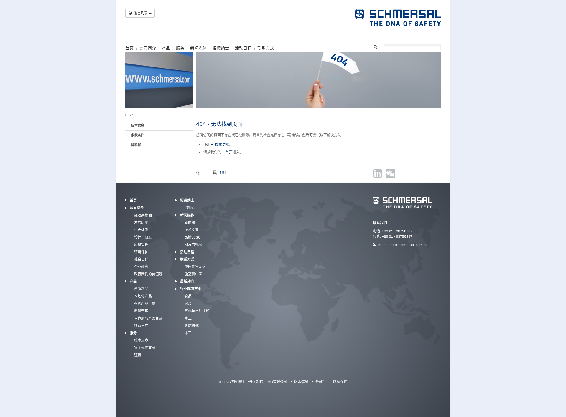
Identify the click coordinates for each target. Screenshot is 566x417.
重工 (188, 318)
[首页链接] (398, 17)
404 (130, 115)
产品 (166, 48)
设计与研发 (143, 237)
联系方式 (265, 48)
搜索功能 (222, 144)
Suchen (375, 46)
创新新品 (141, 289)
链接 (137, 355)
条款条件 (137, 135)
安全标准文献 (144, 347)
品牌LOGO (192, 237)
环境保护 (141, 252)
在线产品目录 (144, 303)
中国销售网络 (195, 266)
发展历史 (141, 222)
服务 (180, 48)
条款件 (320, 382)
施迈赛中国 (193, 274)
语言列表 (141, 13)
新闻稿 (190, 222)
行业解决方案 (190, 289)
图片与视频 (193, 244)
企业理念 (141, 266)
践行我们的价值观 (148, 274)
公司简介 (147, 48)
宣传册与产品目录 (148, 318)
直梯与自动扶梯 (197, 311)
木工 (188, 333)
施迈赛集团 (143, 215)
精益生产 (141, 325)
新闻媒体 (198, 48)
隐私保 (136, 145)
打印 (223, 172)
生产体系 (141, 230)
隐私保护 (340, 382)
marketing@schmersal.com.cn (402, 244)
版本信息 (137, 125)
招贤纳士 (221, 48)
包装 (188, 303)
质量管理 (141, 244)
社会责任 (141, 259)
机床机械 (192, 325)
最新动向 (187, 281)
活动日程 (243, 48)
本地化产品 (143, 296)
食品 (188, 296)
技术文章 (141, 340)
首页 (129, 48)
